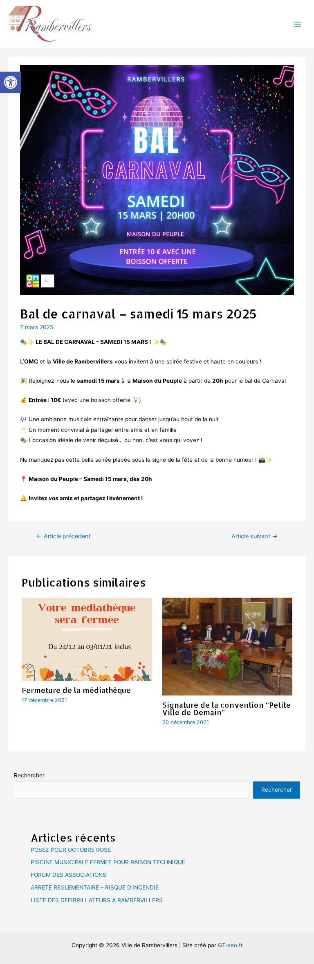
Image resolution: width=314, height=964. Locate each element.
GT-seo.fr (230, 945)
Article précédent (63, 536)
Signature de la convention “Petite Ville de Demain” (226, 708)
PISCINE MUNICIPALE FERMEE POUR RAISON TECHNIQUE (108, 862)
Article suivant (254, 536)
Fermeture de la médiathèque (76, 690)
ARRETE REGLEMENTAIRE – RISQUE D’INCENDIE (95, 887)
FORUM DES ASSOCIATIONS (68, 874)
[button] (10, 82)
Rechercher (29, 775)
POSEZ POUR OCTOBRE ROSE (71, 850)
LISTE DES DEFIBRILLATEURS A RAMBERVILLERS (97, 900)
